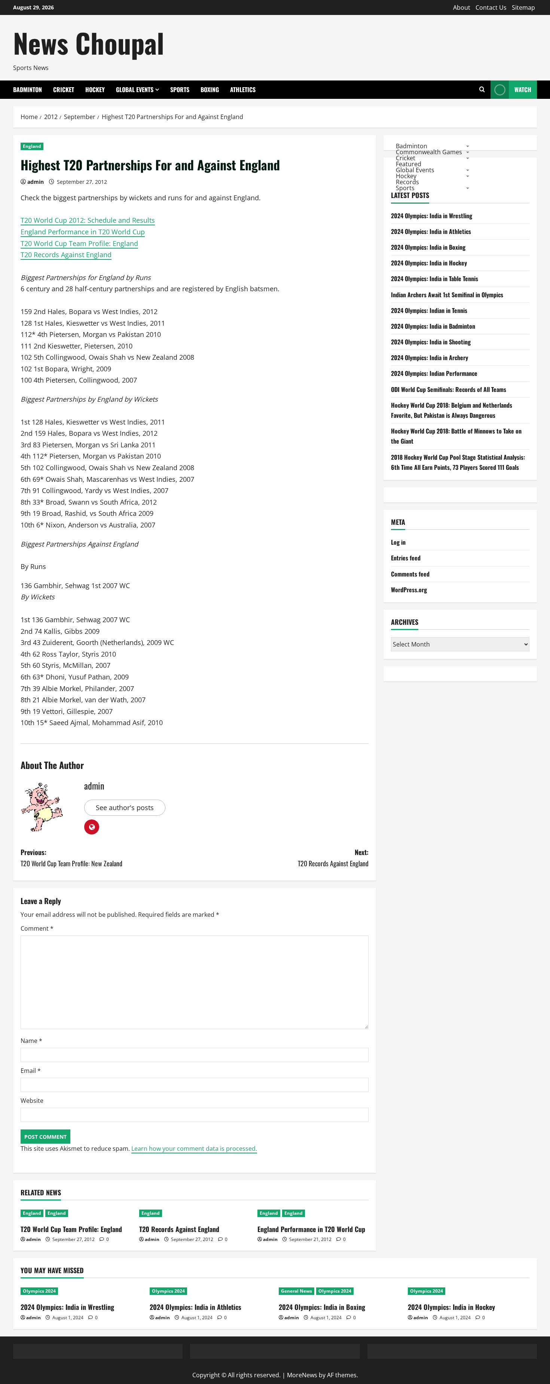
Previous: (71, 858)
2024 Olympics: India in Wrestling (431, 215)
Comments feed (410, 573)
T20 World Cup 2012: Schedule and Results (88, 220)
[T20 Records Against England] (194, 1213)
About (461, 7)
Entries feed (406, 557)
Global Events (134, 89)
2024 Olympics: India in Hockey (429, 262)
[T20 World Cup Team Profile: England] (76, 1213)
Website (32, 1100)
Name (31, 1041)
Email (31, 1071)
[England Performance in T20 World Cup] (313, 1213)
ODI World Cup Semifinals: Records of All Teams (448, 389)
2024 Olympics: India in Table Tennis (434, 278)
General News (296, 1291)
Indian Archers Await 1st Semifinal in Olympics (447, 294)
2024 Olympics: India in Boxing (428, 247)
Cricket (63, 89)
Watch (522, 89)
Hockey (95, 89)
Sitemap (523, 7)
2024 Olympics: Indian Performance (434, 373)
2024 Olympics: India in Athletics (431, 231)
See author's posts (125, 807)
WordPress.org (409, 589)
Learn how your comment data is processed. (194, 1148)
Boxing (210, 89)
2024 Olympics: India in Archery (429, 357)
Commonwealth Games (429, 151)
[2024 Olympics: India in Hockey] (468, 1291)
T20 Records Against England (66, 254)
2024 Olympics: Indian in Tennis (429, 310)
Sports (179, 89)
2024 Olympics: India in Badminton (433, 326)
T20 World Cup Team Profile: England (79, 243)
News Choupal (88, 42)
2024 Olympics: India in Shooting (431, 341)
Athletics (243, 89)
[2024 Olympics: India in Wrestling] (81, 1291)
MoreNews (302, 1375)
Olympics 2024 (39, 1291)
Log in (398, 542)
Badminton (27, 89)
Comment (37, 928)
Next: (333, 858)
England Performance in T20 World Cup (83, 231)
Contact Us (491, 7)
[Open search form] (482, 89)
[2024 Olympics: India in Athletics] (210, 1291)
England (32, 146)
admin (35, 181)
